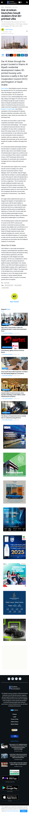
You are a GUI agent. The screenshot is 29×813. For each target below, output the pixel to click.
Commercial (6, 389)
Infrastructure (8, 7)
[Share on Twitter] (11, 55)
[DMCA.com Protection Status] (14, 710)
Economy (5, 368)
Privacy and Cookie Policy (12, 811)
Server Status (14, 724)
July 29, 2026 (17, 333)
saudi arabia (5, 288)
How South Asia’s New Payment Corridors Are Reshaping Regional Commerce (14, 372)
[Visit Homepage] (12, 2)
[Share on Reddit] (15, 55)
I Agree (24, 811)
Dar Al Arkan (4, 88)
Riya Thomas (9, 29)
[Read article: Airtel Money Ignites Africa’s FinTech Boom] (14, 342)
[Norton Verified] (14, 731)
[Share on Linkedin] (22, 55)
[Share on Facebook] (7, 55)
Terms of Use (14, 719)
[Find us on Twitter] (9, 679)
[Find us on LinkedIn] (16, 678)
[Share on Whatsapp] (18, 55)
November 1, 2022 (7, 32)
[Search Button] (27, 2)
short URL (6, 283)
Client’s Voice (14, 722)
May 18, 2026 (16, 420)
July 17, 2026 (17, 354)
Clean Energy (6, 412)
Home (2, 7)
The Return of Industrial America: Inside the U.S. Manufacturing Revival (13, 417)
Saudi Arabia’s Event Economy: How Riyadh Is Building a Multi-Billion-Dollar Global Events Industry (13, 394)
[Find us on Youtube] (12, 678)
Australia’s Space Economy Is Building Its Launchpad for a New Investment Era (18, 756)
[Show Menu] (2, 2)
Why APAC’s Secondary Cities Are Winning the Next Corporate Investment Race (14, 329)
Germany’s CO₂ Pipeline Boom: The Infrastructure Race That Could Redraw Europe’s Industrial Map (18, 747)
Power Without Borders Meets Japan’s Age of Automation (18, 763)
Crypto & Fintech (7, 347)
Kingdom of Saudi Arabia (8, 109)
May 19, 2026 (16, 398)
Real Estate (15, 7)
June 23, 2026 (17, 375)
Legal (14, 717)
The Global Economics (7, 333)
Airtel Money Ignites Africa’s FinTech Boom (12, 351)
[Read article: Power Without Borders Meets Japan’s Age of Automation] (4, 764)
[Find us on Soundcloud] (20, 678)
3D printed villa (9, 285)
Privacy (15, 714)
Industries (5, 324)
